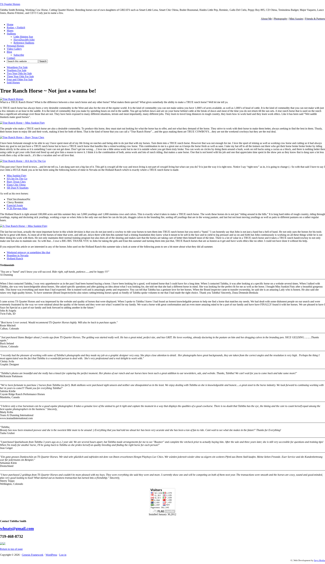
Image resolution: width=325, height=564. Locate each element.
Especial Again (15, 205)
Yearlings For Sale (16, 70)
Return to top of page (11, 549)
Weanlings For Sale (17, 67)
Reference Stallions (24, 42)
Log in (62, 554)
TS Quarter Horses (10, 4)
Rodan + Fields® (16, 27)
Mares (10, 30)
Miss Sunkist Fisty (16, 175)
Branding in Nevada (17, 255)
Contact (11, 58)
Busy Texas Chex (16, 181)
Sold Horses (13, 82)
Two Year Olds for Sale (19, 73)
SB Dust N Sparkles (17, 187)
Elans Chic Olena (16, 184)
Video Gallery (14, 48)
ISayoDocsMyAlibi (24, 39)
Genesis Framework (32, 554)
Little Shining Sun (23, 36)
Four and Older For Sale (20, 79)
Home (10, 24)
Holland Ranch (15, 258)
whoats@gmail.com (17, 528)
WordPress (51, 554)
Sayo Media (319, 560)
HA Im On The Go (17, 178)
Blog (9, 51)
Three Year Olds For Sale (20, 76)
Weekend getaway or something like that (28, 252)
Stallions (11, 33)
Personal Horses (15, 45)
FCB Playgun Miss (17, 208)
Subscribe (19, 54)
